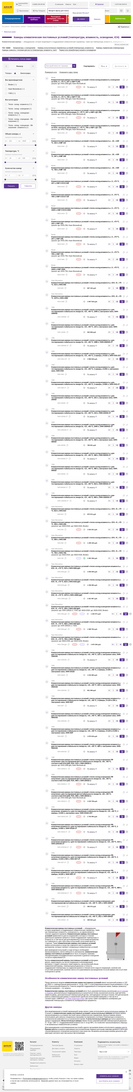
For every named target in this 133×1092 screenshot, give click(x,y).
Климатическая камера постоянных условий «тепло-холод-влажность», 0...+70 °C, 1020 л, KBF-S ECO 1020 (85, 209)
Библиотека (120, 18)
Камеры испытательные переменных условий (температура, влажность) (66, 48)
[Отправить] (128, 1051)
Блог (74, 4)
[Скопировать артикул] (66, 87)
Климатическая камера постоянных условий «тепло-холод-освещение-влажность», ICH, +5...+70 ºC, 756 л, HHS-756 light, (86, 638)
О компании (59, 4)
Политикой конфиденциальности (35, 1078)
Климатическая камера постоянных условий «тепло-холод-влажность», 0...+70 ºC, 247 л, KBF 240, (85, 238)
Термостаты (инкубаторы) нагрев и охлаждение (77, 50)
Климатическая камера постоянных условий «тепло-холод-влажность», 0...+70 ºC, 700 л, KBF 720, (85, 253)
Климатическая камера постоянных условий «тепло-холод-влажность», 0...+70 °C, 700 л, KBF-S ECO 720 (85, 195)
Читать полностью (121, 44)
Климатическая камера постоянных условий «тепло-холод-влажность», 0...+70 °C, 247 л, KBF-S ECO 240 (85, 182)
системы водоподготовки (74, 998)
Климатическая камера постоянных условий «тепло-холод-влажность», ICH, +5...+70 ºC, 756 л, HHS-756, (86, 552)
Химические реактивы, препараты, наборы (37, 1059)
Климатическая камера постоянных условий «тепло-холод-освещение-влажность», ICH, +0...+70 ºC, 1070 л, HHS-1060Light (86, 594)
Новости (68, 4)
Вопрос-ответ (78, 1064)
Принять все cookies (109, 1076)
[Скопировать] (124, 80)
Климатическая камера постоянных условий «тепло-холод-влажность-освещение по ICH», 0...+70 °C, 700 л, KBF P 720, (85, 96)
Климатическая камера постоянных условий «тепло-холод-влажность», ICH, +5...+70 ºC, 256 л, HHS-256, (86, 523)
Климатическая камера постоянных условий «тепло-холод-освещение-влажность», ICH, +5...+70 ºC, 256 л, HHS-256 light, (86, 607)
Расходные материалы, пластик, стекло (55, 18)
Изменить (97, 19)
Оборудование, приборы (34, 18)
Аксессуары (25, 73)
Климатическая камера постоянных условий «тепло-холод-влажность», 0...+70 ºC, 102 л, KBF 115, (85, 222)
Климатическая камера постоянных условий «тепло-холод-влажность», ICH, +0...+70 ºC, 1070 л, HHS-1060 (86, 297)
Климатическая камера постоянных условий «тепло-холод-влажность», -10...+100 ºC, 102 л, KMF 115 (85, 142)
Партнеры (77, 1051)
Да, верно (81, 19)
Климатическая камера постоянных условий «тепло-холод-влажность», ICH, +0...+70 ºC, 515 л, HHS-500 (86, 284)
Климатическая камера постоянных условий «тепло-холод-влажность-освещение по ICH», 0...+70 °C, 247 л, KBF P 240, (85, 81)
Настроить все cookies (109, 1081)
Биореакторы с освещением (24, 48)
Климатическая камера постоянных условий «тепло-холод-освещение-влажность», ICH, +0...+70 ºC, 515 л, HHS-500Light (86, 567)
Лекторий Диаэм (57, 1045)
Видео (76, 1058)
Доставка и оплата (58, 1048)
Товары (8, 73)
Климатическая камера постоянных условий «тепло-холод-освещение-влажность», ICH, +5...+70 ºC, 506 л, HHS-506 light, (86, 623)
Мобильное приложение (56, 1055)
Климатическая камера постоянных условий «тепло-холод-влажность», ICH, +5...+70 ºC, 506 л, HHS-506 (86, 538)
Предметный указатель (38, 1063)
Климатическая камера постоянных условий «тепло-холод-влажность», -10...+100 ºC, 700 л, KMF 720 (85, 169)
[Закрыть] (126, 1072)
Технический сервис (59, 1051)
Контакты (77, 1061)
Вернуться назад (10, 31)
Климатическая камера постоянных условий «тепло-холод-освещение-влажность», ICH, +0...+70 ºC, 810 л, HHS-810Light (86, 581)
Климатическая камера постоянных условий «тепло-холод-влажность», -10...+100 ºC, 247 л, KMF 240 (85, 155)
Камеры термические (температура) (110, 48)
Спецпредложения (12, 18)
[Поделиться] (127, 80)
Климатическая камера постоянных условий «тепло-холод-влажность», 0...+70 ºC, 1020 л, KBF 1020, (85, 268)
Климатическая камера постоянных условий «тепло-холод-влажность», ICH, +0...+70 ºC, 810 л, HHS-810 (86, 510)
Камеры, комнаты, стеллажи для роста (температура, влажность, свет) (29, 50)
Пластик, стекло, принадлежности (35, 1054)
